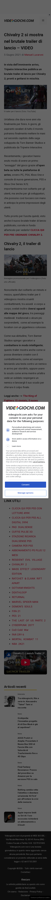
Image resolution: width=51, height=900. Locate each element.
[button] (25, 446)
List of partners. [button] (39, 462)
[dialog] (26, 450)
